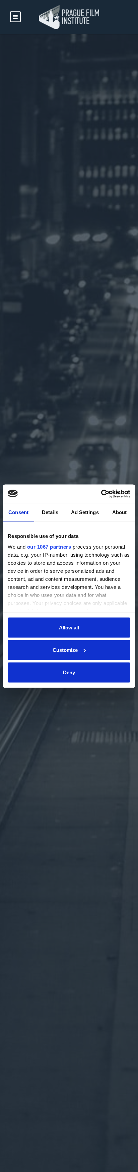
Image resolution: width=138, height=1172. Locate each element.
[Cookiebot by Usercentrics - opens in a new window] (101, 493)
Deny (69, 672)
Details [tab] (50, 512)
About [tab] (119, 512)
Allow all (69, 627)
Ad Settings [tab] (85, 512)
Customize (65, 650)
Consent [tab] (18, 512)
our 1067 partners (49, 546)
